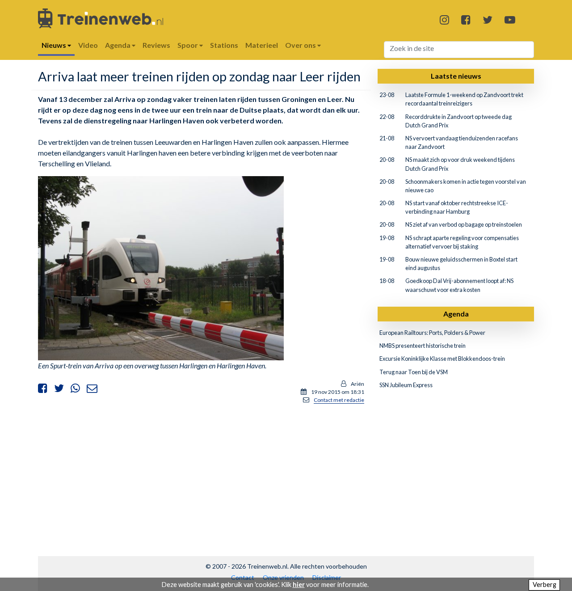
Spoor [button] (188, 45)
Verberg (544, 584)
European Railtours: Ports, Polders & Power (432, 332)
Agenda (456, 313)
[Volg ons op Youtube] (510, 19)
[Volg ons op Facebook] (465, 19)
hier (299, 584)
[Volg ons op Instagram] (444, 19)
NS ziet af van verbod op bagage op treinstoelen (463, 224)
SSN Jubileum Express (406, 384)
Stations (224, 45)
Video (88, 45)
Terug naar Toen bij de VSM (413, 372)
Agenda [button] (118, 45)
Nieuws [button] (54, 45)
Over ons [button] (301, 45)
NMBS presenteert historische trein (422, 345)
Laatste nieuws (456, 76)
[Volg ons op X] (487, 19)
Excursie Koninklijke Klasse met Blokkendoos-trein (442, 358)
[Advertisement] (201, 473)
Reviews (156, 45)
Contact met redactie (339, 400)
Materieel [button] (261, 45)
